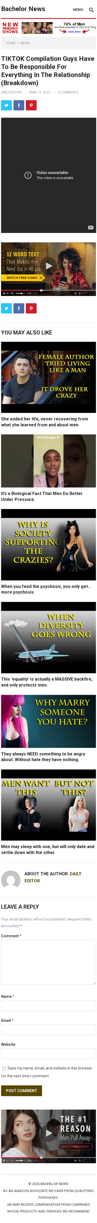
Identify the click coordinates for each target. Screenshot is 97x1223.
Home (11, 43)
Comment (11, 936)
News (25, 43)
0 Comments (68, 92)
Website (8, 1044)
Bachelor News (23, 9)
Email (7, 1020)
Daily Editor (11, 92)
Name (7, 996)
